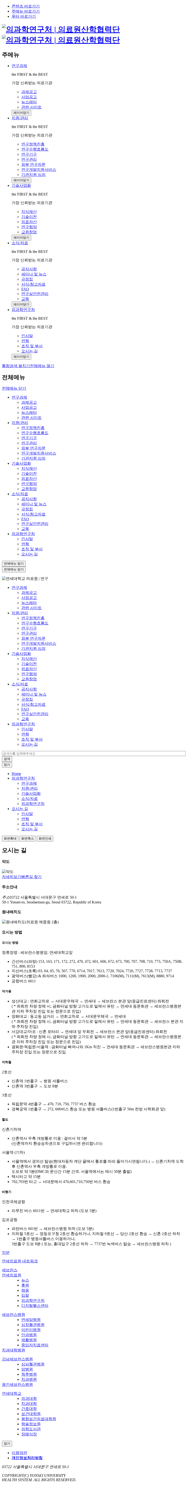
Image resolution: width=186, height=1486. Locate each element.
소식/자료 (20, 243)
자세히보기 (11, 877)
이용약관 (19, 1453)
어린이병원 (31, 1330)
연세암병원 (31, 1320)
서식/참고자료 (33, 514)
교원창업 (29, 489)
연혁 (25, 544)
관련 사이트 (31, 418)
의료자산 (29, 479)
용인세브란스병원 (17, 1384)
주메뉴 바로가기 (26, 11)
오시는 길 (29, 554)
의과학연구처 (23, 310)
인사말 (27, 539)
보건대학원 (31, 1414)
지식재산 (29, 468)
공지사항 (29, 499)
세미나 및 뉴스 (33, 504)
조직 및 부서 (32, 549)
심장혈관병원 (33, 1325)
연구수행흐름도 (34, 433)
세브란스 (9, 1270)
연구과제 (19, 66)
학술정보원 (31, 1424)
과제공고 (29, 402)
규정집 (27, 509)
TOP (5, 1253)
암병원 (27, 1369)
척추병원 (29, 1374)
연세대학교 (11, 1393)
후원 (25, 1285)
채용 (25, 1290)
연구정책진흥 (33, 428)
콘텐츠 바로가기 (26, 6)
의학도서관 (31, 1429)
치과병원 (29, 1379)
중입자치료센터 (34, 1345)
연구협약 (29, 484)
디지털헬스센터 (34, 1306)
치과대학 (29, 1404)
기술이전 (29, 473)
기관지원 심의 (33, 458)
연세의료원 (11, 1275)
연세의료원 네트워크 (20, 1261)
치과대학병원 (13, 1350)
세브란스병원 (13, 1314)
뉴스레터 (29, 412)
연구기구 (29, 438)
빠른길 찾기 (31, 877)
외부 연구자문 (33, 448)
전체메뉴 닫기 (14, 388)
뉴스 (25, 1280)
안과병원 (29, 1335)
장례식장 (29, 1434)
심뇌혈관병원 (33, 1364)
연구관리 (29, 443)
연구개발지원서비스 (38, 453)
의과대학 (29, 1398)
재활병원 (29, 1340)
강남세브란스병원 (17, 1359)
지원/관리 (20, 118)
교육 (25, 529)
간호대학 (29, 1409)
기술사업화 (21, 185)
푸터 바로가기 (24, 16)
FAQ (25, 519)
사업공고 (29, 407)
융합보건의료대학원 (38, 1419)
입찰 (25, 1295)
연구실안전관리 (34, 524)
